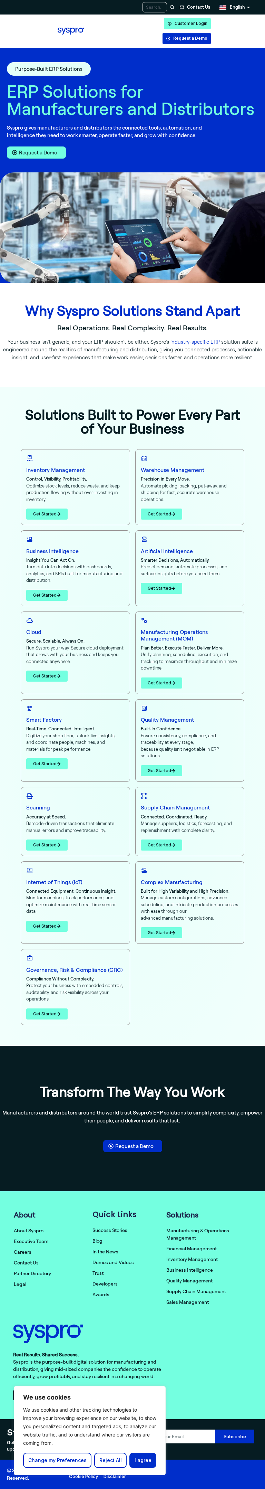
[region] (90, 1430)
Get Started (45, 513)
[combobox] (154, 7)
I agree (143, 1460)
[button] (49, 69)
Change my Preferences (57, 1460)
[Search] (171, 7)
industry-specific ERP (195, 342)
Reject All (110, 1460)
